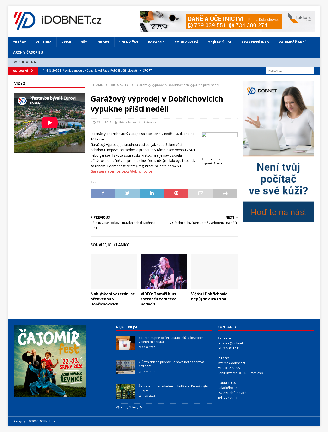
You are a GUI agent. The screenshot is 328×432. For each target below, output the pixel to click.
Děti (84, 42)
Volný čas (128, 42)
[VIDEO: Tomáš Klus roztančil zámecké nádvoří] (164, 271)
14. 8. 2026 (148, 395)
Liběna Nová (127, 122)
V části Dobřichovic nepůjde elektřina (209, 296)
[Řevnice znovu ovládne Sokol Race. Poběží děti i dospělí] (125, 391)
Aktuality (150, 122)
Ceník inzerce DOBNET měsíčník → (242, 373)
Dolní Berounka (25, 62)
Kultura (44, 42)
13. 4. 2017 (104, 122)
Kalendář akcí (292, 42)
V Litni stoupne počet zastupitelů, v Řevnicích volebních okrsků (171, 339)
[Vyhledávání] (290, 70)
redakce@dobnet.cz (232, 343)
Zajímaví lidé (220, 42)
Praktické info (255, 42)
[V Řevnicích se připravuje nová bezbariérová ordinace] (125, 367)
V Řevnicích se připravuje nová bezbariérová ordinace (171, 364)
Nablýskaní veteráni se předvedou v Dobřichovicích (113, 299)
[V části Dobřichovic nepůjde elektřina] (214, 271)
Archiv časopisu (28, 52)
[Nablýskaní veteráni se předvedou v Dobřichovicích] (114, 271)
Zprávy (19, 42)
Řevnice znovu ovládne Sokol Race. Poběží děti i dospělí (173, 388)
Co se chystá (186, 42)
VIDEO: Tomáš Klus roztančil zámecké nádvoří (158, 299)
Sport (103, 42)
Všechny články (128, 407)
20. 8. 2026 (148, 347)
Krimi (66, 42)
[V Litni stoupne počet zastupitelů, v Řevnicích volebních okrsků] (125, 343)
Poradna (156, 42)
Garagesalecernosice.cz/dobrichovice (121, 171)
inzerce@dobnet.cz (232, 363)
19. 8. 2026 (148, 371)
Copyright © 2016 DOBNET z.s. (35, 421)
